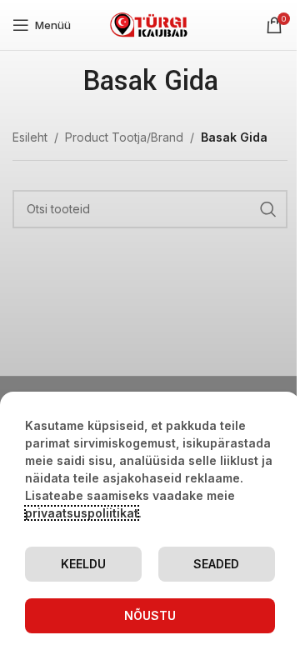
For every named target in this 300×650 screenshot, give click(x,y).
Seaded (216, 564)
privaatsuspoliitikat (81, 513)
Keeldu (83, 564)
